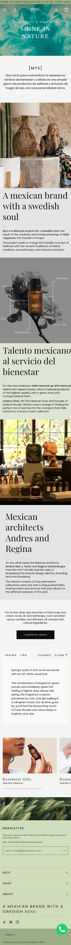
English (10, 934)
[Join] (61, 850)
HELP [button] (7, 872)
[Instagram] (17, 922)
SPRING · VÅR (16, 655)
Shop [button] (7, 883)
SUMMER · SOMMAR (53, 655)
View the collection (13, 783)
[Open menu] (8, 10)
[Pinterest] (10, 922)
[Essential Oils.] (30, 755)
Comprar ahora (35, 634)
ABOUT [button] (8, 894)
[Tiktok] (4, 922)
